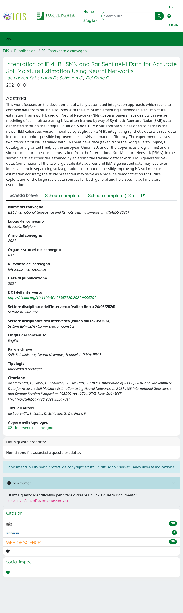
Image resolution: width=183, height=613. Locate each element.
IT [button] (169, 7)
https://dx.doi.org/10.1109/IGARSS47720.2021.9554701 (52, 297)
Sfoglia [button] (89, 20)
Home (88, 11)
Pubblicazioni (25, 50)
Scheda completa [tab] (63, 195)
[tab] (144, 195)
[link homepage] (16, 16)
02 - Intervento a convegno (64, 50)
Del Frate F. (97, 78)
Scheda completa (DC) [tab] (111, 195)
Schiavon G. (71, 78)
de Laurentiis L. (22, 78)
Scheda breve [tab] (24, 195)
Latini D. (48, 78)
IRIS (6, 50)
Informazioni (21, 483)
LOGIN (173, 24)
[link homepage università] (55, 16)
